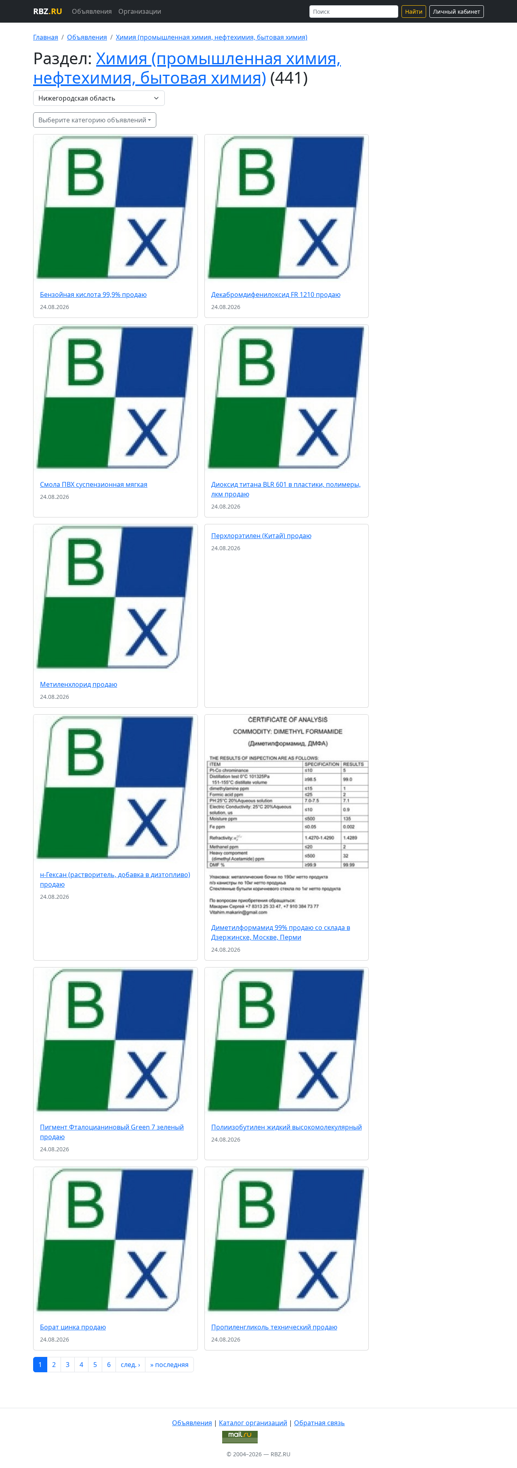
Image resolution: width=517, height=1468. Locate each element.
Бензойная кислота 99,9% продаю (93, 294)
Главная (45, 37)
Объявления (92, 11)
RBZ (47, 11)
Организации (139, 11)
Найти (413, 11)
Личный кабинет (456, 11)
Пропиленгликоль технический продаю (274, 1327)
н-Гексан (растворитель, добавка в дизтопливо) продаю (115, 879)
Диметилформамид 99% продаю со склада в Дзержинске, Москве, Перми (280, 932)
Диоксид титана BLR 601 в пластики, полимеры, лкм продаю (286, 489)
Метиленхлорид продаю (78, 684)
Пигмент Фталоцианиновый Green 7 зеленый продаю (112, 1132)
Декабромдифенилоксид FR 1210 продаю (275, 294)
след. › (130, 1364)
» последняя (169, 1364)
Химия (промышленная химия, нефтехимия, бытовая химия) (211, 37)
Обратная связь (319, 1422)
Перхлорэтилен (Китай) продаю (261, 535)
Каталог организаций (253, 1422)
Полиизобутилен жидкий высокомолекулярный (286, 1127)
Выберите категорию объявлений (92, 120)
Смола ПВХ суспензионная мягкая (93, 484)
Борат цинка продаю (73, 1327)
